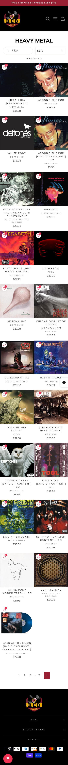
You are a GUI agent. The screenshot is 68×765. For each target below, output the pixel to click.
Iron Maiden (17, 540)
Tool (51, 272)
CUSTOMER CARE (34, 730)
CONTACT (34, 739)
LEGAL (34, 720)
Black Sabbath (51, 213)
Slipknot (51, 544)
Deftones (51, 104)
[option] (34, 3)
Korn (16, 434)
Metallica (17, 107)
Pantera (51, 331)
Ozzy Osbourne (17, 381)
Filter (15, 50)
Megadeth (17, 275)
